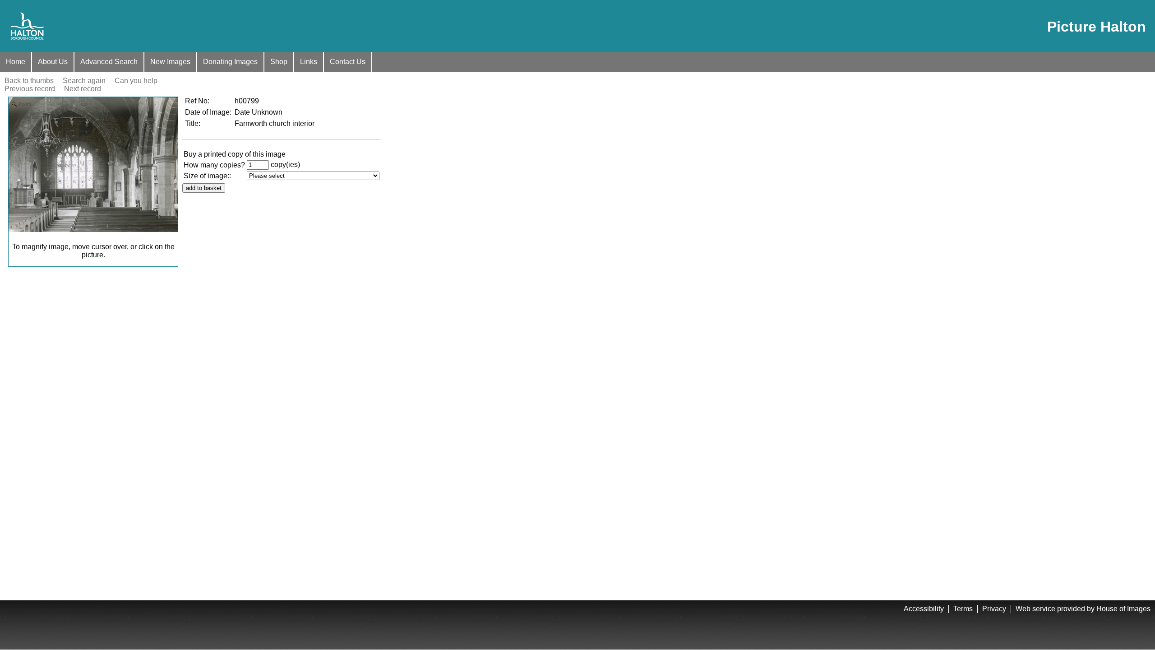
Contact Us (347, 61)
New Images (170, 61)
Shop (278, 61)
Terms (963, 609)
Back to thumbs (29, 80)
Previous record (30, 89)
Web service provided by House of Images (1083, 609)
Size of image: (206, 176)
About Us (53, 61)
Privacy (994, 609)
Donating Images (230, 61)
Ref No (196, 101)
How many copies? (214, 165)
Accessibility (924, 609)
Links (308, 61)
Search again (84, 80)
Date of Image (207, 112)
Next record (82, 89)
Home (15, 61)
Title (192, 123)
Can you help (136, 80)
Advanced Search (109, 61)
